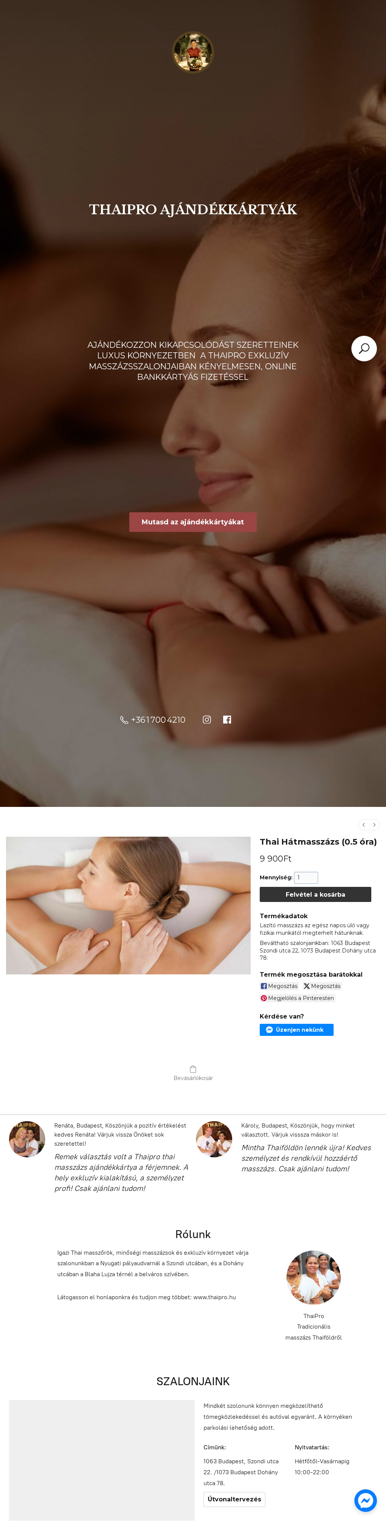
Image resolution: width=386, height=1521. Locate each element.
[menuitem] (363, 824)
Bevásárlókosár (193, 1078)
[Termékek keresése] (364, 348)
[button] (296, 1030)
